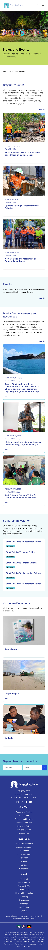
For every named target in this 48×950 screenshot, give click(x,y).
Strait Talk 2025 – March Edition (21, 563)
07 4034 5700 (24, 791)
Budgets (9, 738)
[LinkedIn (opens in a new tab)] (26, 801)
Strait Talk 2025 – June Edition (20, 552)
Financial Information (24, 893)
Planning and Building (24, 819)
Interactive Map (24, 854)
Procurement (24, 851)
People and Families (24, 812)
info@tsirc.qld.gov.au (24, 794)
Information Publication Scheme (24, 919)
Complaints (24, 868)
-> (44, 767)
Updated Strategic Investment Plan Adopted (22, 207)
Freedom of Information (32, 916)
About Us (24, 879)
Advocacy (24, 896)
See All (42, 110)
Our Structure (24, 882)
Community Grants (24, 847)
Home (5, 71)
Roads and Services (24, 823)
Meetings (24, 904)
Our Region (24, 907)
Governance (24, 889)
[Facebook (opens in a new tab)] (17, 801)
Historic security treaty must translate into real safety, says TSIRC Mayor (23, 443)
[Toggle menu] (43, 5)
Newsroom (24, 858)
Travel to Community (24, 843)
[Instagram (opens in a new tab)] (22, 801)
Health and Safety (24, 826)
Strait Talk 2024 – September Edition (23, 584)
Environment (24, 815)
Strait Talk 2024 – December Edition (23, 573)
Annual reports (12, 649)
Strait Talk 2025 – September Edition (23, 542)
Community (24, 833)
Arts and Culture (24, 830)
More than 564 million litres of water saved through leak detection (22, 153)
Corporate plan (12, 693)
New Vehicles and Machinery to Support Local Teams (20, 260)
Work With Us (24, 886)
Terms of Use (18, 916)
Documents (24, 900)
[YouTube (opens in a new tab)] (30, 801)
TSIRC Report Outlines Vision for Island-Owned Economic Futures (21, 496)
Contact (24, 865)
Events (24, 861)
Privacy (9, 916)
